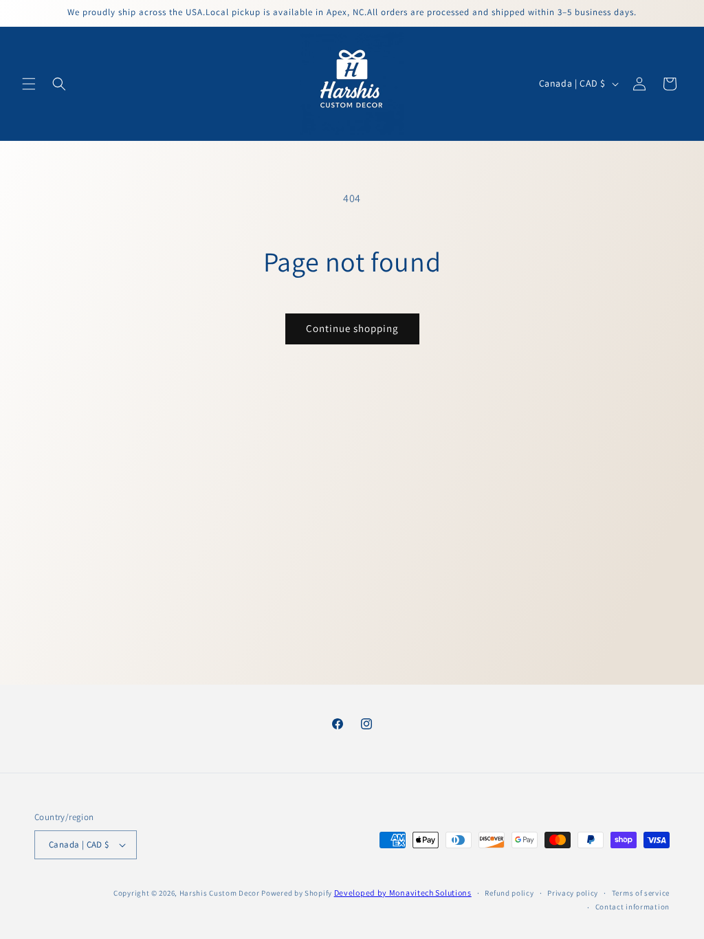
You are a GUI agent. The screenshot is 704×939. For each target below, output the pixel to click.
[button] (29, 84)
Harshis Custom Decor (219, 893)
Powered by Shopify (296, 893)
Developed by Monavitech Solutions (403, 892)
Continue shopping (352, 328)
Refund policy (509, 893)
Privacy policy (572, 893)
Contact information (632, 907)
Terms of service (641, 893)
